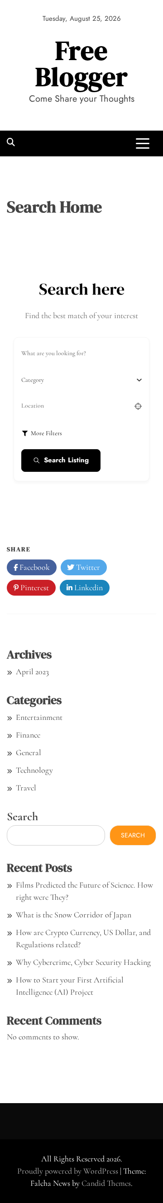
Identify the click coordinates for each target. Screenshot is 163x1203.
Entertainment (39, 717)
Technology (34, 770)
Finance (28, 735)
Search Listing (66, 460)
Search (22, 816)
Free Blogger (81, 63)
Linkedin (87, 587)
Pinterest (34, 587)
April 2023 (32, 672)
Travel (26, 788)
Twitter (87, 567)
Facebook (34, 567)
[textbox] (32, 380)
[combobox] (78, 380)
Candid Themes (106, 1183)
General (28, 752)
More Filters (46, 433)
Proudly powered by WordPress (68, 1171)
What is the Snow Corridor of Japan (73, 915)
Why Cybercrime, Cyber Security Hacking (83, 962)
